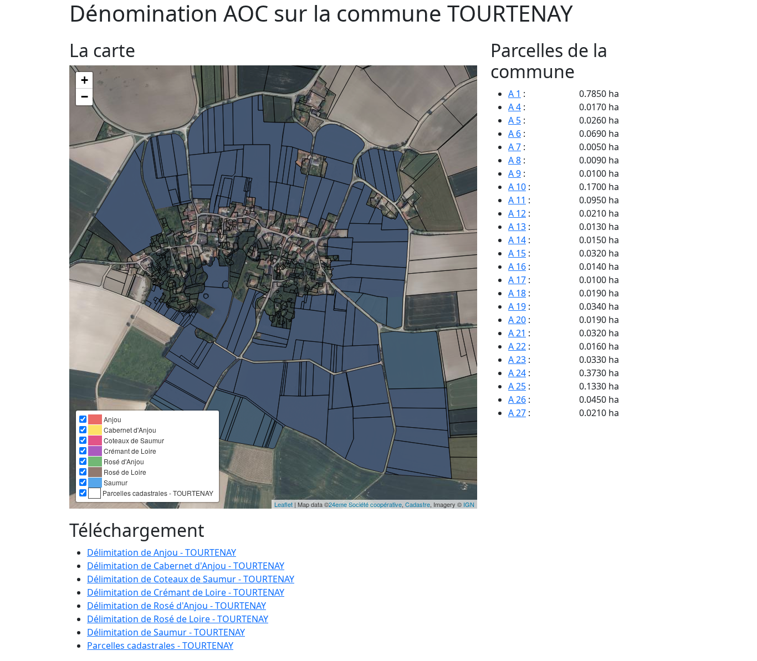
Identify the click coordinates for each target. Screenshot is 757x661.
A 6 (514, 133)
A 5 (514, 120)
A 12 (517, 213)
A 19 (517, 306)
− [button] (84, 97)
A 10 (517, 187)
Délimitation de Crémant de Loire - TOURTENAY (185, 592)
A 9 (514, 173)
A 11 (517, 200)
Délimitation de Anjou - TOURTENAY (161, 552)
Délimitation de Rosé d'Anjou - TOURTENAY (176, 605)
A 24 (517, 373)
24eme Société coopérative (365, 504)
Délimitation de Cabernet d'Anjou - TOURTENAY (185, 566)
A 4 (514, 107)
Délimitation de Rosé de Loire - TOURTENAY (177, 619)
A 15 (517, 253)
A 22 (517, 346)
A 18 (517, 293)
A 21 (517, 333)
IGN (468, 504)
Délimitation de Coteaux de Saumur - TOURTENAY (190, 579)
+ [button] (84, 80)
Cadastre (417, 504)
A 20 (517, 320)
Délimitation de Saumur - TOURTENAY (166, 632)
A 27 (517, 413)
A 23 (517, 359)
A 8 (514, 160)
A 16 (517, 266)
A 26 (517, 399)
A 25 (517, 386)
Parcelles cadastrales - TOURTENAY (160, 645)
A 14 (517, 240)
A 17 (517, 280)
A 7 (514, 147)
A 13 (517, 227)
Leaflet (283, 504)
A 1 (514, 94)
